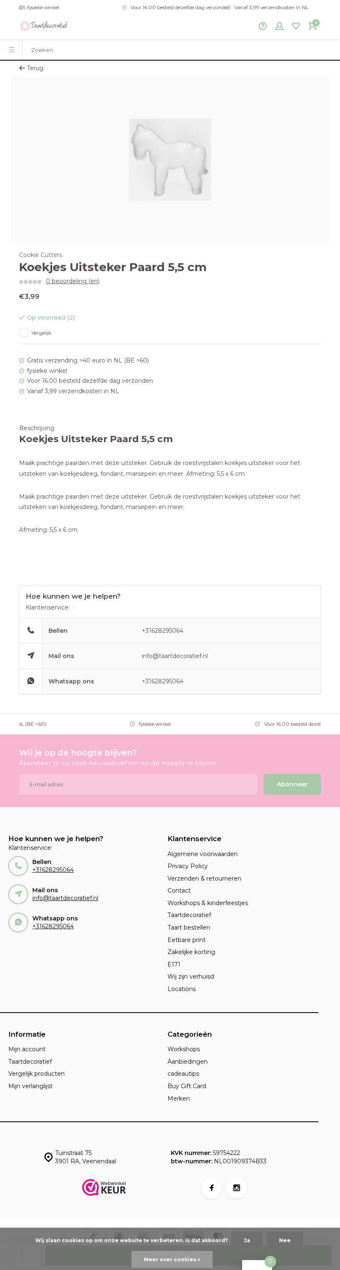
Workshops (184, 1049)
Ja (247, 1240)
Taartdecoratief (189, 915)
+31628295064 (162, 630)
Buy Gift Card (187, 1086)
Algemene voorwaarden (203, 854)
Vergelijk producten (36, 1073)
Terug (35, 68)
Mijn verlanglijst (30, 1086)
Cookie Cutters (40, 255)
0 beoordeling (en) (73, 281)
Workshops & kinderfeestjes (208, 903)
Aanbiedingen (188, 1061)
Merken (179, 1098)
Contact (179, 890)
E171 (174, 964)
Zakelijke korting (191, 952)
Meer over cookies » (172, 1259)
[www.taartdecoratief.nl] (44, 27)
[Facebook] (211, 1188)
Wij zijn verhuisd (191, 976)
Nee (285, 1240)
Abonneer (292, 784)
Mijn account (27, 1049)
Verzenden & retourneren (204, 878)
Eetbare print (187, 940)
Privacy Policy (188, 866)
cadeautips (183, 1073)
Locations (182, 989)
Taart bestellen (189, 927)
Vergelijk (41, 333)
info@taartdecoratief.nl (175, 656)
